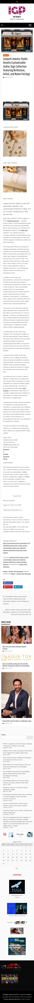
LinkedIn (5, 454)
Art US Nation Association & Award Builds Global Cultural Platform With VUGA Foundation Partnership (16, 774)
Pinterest (8, 587)
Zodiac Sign (24, 230)
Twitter (18, 583)
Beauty (6, 55)
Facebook (6, 449)
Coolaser (28, 997)
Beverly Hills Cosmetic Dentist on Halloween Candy (17, 721)
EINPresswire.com (13, 221)
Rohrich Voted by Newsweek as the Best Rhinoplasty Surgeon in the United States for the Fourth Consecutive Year (17, 612)
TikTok (5, 459)
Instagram (6, 456)
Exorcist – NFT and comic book (17, 915)
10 (3, 854)
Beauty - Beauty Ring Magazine (13, 571)
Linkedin (18, 587)
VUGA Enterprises (16, 895)
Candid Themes (25, 999)
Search (3, 735)
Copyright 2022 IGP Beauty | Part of (14, 997)
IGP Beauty (17, 16)
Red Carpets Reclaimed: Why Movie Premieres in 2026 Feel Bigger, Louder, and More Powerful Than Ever (17, 797)
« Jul (16, 868)
